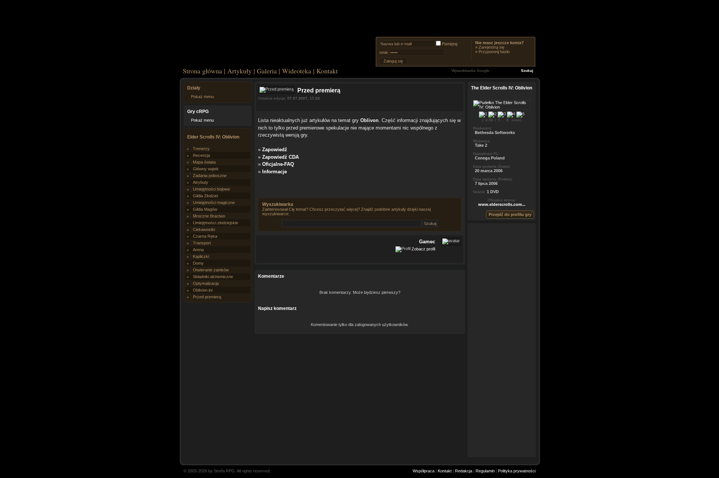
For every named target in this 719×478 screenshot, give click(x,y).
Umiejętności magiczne (214, 202)
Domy (198, 263)
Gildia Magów (205, 209)
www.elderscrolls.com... (501, 204)
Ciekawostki (204, 229)
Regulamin (485, 471)
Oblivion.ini (202, 290)
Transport (202, 243)
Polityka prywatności (517, 471)
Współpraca (423, 471)
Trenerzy (201, 148)
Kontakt (327, 70)
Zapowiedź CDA (280, 157)
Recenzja (201, 155)
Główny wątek (206, 169)
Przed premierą (207, 297)
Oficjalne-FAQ (278, 164)
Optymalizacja (206, 283)
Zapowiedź (274, 149)
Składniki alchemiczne (213, 276)
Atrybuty (200, 182)
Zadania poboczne (210, 175)
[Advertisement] (502, 340)
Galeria (267, 70)
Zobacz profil (423, 249)
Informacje (274, 171)
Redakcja (463, 471)
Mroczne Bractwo (209, 216)
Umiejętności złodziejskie (215, 222)
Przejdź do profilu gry (510, 214)
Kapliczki (201, 256)
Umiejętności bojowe (211, 189)
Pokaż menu (202, 96)
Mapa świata (204, 162)
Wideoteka (296, 70)
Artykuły (239, 70)
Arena (198, 249)
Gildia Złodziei (205, 196)
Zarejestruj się (491, 47)
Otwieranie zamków (211, 270)
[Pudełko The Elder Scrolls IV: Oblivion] (502, 107)
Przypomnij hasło (494, 51)
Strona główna (202, 70)
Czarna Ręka (205, 236)
